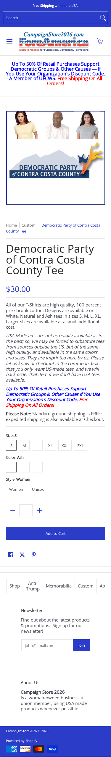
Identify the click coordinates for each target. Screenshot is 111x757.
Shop (14, 586)
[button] (100, 41)
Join (81, 645)
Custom (86, 586)
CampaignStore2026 (21, 731)
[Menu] (9, 41)
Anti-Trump (33, 586)
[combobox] (50, 18)
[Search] (103, 18)
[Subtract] (12, 510)
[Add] (39, 510)
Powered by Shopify (21, 740)
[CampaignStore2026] (53, 41)
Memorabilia (59, 586)
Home (11, 225)
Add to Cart (56, 533)
